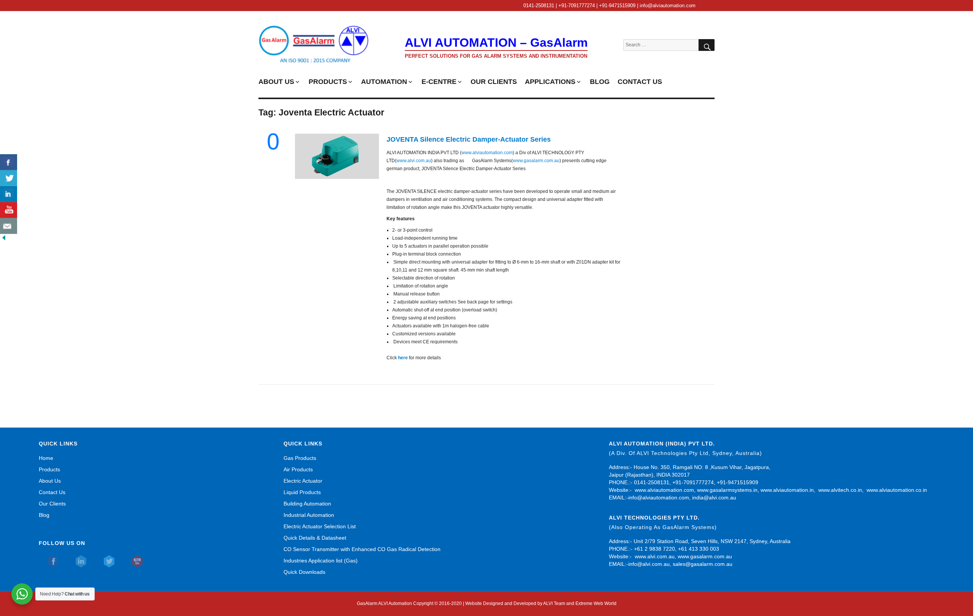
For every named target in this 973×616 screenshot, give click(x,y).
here (403, 357)
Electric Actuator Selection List (320, 526)
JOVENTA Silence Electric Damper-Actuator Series (469, 139)
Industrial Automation (309, 515)
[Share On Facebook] (8, 162)
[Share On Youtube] (8, 210)
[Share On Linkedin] (8, 194)
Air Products (298, 469)
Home (46, 458)
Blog (44, 515)
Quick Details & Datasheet (315, 538)
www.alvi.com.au (413, 160)
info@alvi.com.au (649, 564)
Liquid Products (302, 492)
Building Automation (307, 504)
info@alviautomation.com (658, 497)
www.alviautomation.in (787, 490)
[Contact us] (8, 226)
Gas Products (300, 458)
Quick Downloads (304, 572)
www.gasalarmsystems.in (727, 490)
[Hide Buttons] (4, 237)
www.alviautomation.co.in (897, 490)
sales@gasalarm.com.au (702, 564)
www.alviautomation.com (487, 152)
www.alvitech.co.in (840, 490)
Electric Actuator (303, 481)
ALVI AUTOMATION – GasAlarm (496, 42)
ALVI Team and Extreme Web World (579, 603)
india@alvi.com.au (714, 497)
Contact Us (52, 492)
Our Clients (52, 504)
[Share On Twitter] (8, 178)
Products (49, 469)
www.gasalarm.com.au (536, 160)
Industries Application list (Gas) (321, 561)
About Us (50, 481)
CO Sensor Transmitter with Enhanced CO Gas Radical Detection (362, 549)
